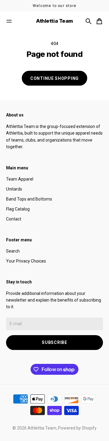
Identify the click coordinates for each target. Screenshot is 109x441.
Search (13, 251)
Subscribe (54, 342)
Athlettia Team (42, 428)
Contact (13, 219)
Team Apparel (19, 179)
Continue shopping (54, 78)
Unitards (14, 189)
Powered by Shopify (77, 428)
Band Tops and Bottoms (29, 199)
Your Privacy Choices (26, 261)
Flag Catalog (18, 209)
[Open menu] (9, 21)
